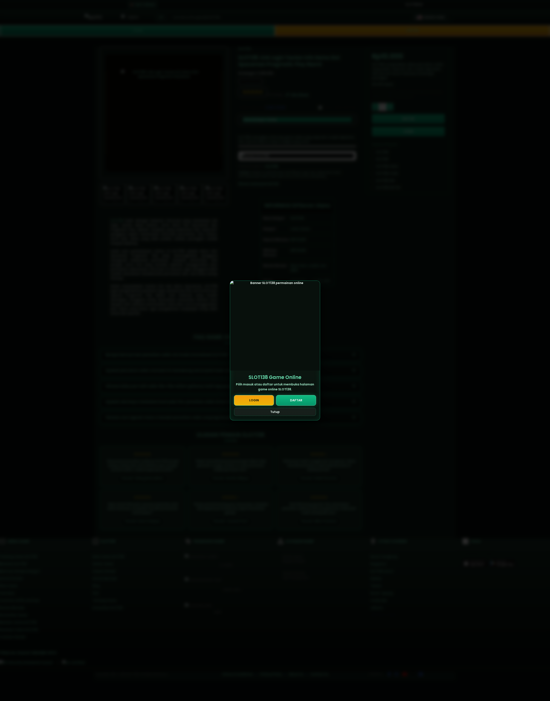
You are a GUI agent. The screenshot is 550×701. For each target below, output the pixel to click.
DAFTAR (296, 400)
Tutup (275, 412)
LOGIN (254, 400)
